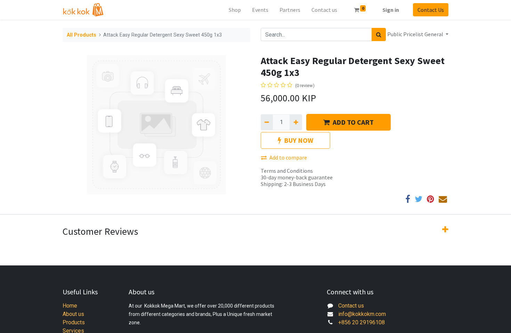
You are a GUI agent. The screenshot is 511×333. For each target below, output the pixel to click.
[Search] (379, 34)
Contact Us (430, 9)
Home (70, 305)
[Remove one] (267, 122)
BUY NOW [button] (298, 140)
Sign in (390, 9)
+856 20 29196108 (361, 322)
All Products (81, 35)
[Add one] (296, 122)
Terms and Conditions (287, 170)
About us (73, 314)
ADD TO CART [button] (353, 122)
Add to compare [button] (288, 157)
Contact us (351, 305)
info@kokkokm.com (362, 314)
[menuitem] (234, 10)
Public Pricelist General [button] (415, 34)
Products (74, 322)
